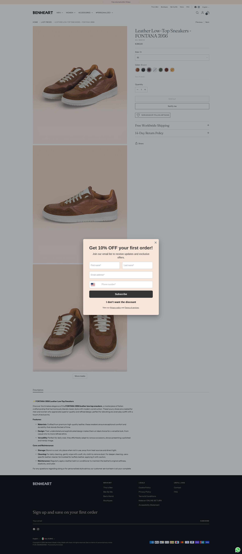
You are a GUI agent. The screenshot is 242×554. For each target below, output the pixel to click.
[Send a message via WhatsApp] (238, 550)
